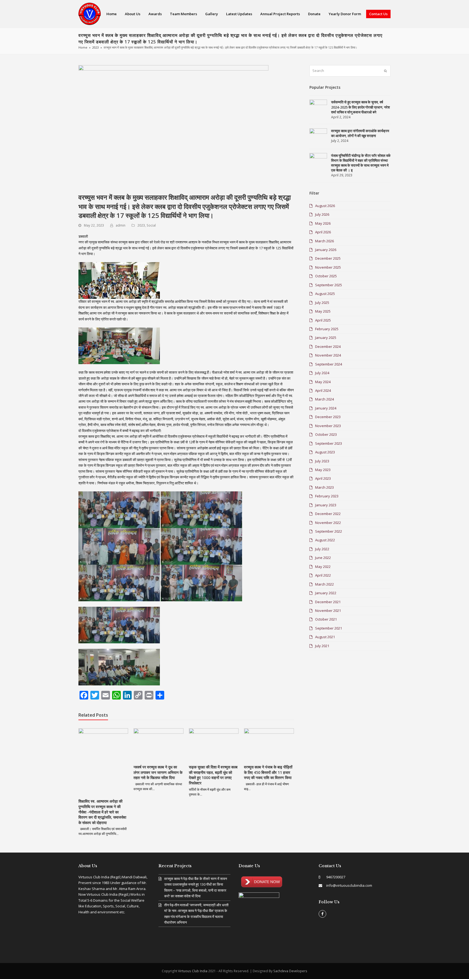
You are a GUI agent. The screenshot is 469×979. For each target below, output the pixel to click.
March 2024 (324, 399)
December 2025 (328, 258)
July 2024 (322, 372)
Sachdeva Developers (290, 971)
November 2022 (328, 522)
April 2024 (323, 390)
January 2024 (325, 408)
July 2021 (322, 645)
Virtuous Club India (192, 971)
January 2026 (325, 249)
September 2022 (328, 531)
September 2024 (328, 364)
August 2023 (325, 452)
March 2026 (324, 241)
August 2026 (325, 205)
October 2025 (326, 276)
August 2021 (325, 636)
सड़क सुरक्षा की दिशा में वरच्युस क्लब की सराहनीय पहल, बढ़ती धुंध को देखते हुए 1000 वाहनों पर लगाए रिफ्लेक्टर (213, 775)
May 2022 (323, 566)
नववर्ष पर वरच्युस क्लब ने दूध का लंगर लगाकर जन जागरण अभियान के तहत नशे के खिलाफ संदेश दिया (158, 772)
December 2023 (328, 416)
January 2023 (325, 505)
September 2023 (328, 443)
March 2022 (324, 584)
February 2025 (326, 328)
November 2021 (328, 610)
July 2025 (322, 302)
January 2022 (325, 592)
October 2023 (326, 434)
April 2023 (323, 478)
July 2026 (322, 214)
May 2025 (323, 311)
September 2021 (328, 628)
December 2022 (328, 513)
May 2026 (323, 223)
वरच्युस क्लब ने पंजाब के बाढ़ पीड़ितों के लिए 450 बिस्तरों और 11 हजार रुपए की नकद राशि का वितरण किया (268, 772)
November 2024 (328, 355)
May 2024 (323, 381)
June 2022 (323, 557)
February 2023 (326, 496)
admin (120, 225)
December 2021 (328, 601)
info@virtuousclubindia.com (349, 885)
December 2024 (328, 346)
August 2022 (325, 540)
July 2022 (322, 548)
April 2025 (323, 320)
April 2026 (323, 232)
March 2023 (324, 487)
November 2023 (328, 425)
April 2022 (323, 575)
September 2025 (328, 284)
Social (151, 225)
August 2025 (325, 293)
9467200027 (335, 877)
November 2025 (328, 267)
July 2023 (322, 461)
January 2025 (325, 337)
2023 (141, 225)
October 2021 (326, 619)
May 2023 (323, 469)
